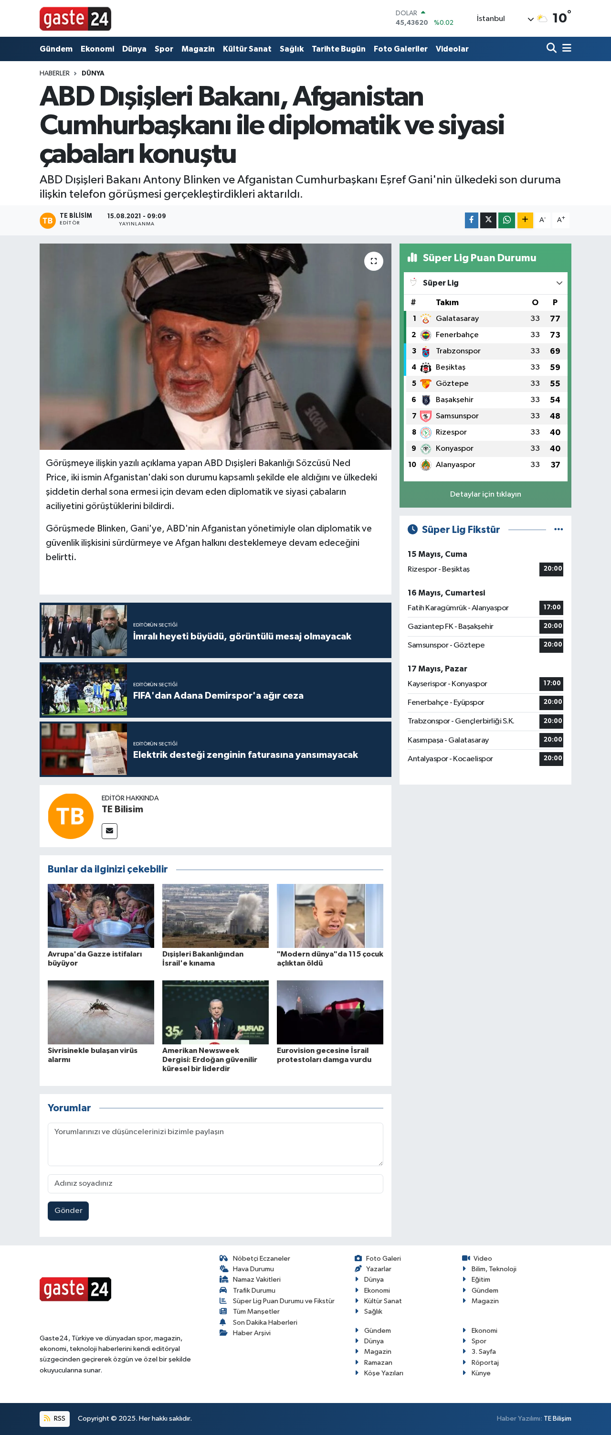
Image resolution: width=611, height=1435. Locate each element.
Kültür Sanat (247, 49)
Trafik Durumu (254, 1290)
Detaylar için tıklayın (485, 494)
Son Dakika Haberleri (265, 1322)
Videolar (452, 49)
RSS (59, 1418)
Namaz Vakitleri (257, 1279)
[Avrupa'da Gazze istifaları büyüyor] (101, 916)
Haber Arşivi (252, 1333)
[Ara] (552, 49)
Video (483, 1258)
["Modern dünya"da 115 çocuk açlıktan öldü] (330, 916)
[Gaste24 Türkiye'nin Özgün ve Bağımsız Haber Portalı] (75, 18)
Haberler (55, 73)
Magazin (198, 49)
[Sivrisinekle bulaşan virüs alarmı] (101, 1012)
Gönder (68, 1211)
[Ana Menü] (565, 49)
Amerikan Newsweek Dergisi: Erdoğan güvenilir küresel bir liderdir (209, 1060)
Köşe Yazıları (383, 1373)
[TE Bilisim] (71, 816)
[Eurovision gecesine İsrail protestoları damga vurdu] (330, 1012)
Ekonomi (97, 49)
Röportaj (485, 1362)
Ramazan (378, 1362)
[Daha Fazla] (525, 220)
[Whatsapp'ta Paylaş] (506, 220)
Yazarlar (378, 1269)
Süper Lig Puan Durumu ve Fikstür (284, 1301)
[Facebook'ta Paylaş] (471, 220)
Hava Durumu (253, 1269)
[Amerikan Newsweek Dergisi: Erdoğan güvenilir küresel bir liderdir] (215, 1012)
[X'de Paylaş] (488, 220)
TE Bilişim (557, 1418)
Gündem (56, 49)
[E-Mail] (109, 831)
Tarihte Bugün (339, 49)
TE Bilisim (122, 809)
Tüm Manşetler (256, 1311)
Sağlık (292, 49)
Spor (164, 49)
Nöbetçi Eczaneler (261, 1258)
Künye (481, 1373)
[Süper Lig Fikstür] (558, 530)
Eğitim (481, 1279)
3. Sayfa (484, 1351)
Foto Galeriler (401, 49)
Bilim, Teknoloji (494, 1269)
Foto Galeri (383, 1258)
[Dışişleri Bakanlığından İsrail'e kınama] (215, 916)
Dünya (134, 49)
